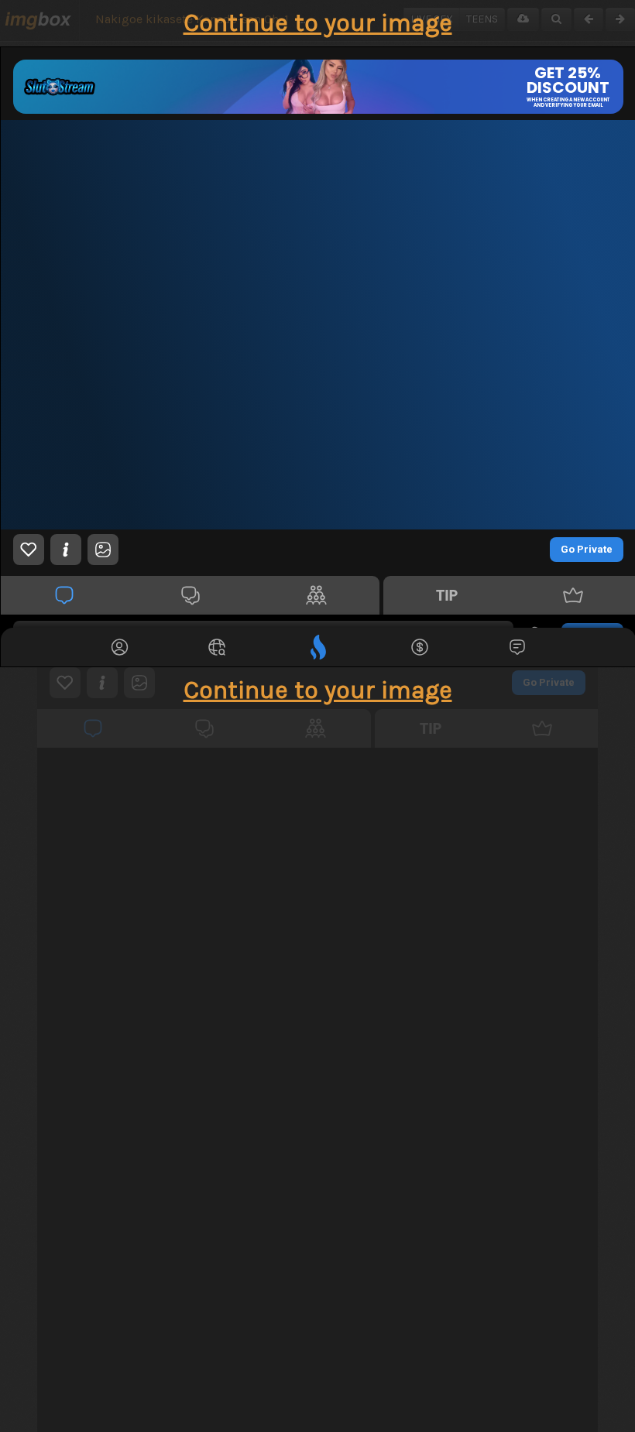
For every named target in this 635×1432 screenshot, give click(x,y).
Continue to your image (318, 23)
